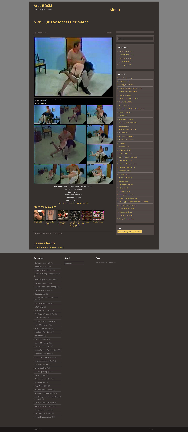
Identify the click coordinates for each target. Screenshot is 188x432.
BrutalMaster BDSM (125, 95)
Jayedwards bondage (125, 153)
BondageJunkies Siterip (126, 85)
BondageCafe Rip (124, 81)
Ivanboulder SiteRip (125, 150)
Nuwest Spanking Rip (44, 233)
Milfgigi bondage (124, 174)
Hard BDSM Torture (125, 133)
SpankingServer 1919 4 (126, 55)
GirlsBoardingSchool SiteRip (128, 123)
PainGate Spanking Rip (126, 184)
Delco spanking (123, 105)
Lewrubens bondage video (127, 164)
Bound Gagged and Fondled (128, 92)
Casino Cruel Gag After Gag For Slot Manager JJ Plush (75, 224)
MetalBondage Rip (124, 171)
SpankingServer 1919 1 (126, 65)
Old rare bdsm (123, 181)
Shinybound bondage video (128, 198)
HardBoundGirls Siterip (126, 140)
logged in (46, 247)
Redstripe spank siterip (126, 195)
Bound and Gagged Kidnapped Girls (130, 88)
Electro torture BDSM (125, 112)
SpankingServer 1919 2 (126, 61)
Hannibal (109, 33)
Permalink (58, 233)
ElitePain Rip (123, 116)
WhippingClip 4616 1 (50, 223)
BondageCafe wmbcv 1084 (62, 223)
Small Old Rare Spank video (128, 205)
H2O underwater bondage (127, 129)
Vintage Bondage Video (126, 219)
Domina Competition (125, 232)
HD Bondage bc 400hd (86, 223)
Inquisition (122, 143)
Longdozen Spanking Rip (127, 167)
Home (151, 429)
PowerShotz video (125, 191)
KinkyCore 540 (38, 222)
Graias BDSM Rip (124, 126)
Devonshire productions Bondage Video (132, 109)
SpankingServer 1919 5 (126, 51)
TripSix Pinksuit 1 (98, 222)
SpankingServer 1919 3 (126, 58)
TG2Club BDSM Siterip (126, 215)
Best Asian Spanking (125, 78)
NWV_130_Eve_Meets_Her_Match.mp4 (73, 203)
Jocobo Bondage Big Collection (128, 157)
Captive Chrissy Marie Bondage (128, 98)
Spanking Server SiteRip (126, 209)
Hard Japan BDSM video (126, 136)
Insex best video (124, 147)
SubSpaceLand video (126, 212)
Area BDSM (43, 6)
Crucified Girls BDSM (125, 102)
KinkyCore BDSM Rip (125, 160)
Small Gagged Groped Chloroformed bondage (133, 202)
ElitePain (138, 232)
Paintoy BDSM (123, 188)
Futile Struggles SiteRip (126, 119)
